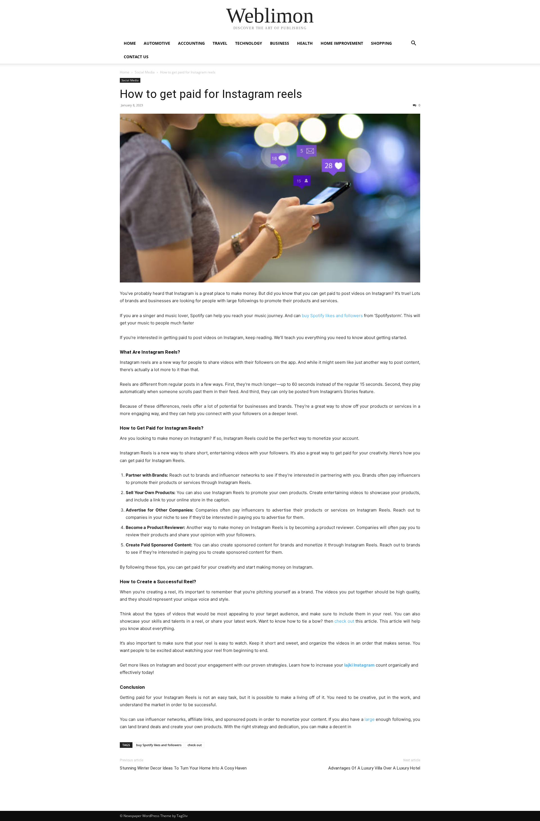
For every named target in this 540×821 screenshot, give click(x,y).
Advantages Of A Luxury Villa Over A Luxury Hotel (374, 768)
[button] (413, 43)
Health (305, 43)
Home (130, 43)
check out (195, 745)
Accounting (191, 43)
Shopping (381, 43)
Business (279, 43)
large (369, 719)
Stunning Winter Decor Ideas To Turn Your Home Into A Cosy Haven (183, 768)
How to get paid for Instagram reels (211, 94)
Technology (248, 43)
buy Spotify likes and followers (158, 745)
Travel (220, 43)
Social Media (145, 72)
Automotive (157, 43)
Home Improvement (342, 43)
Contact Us (136, 56)
